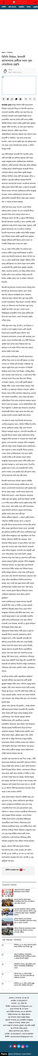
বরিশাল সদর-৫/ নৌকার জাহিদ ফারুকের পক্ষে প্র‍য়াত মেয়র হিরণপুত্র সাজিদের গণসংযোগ (24, 976)
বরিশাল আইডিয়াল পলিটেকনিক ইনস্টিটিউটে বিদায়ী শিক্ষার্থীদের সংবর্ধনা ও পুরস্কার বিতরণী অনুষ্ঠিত (25, 956)
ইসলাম (29, 7)
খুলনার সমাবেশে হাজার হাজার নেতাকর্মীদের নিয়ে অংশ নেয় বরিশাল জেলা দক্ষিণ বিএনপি (24, 901)
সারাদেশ (10, 52)
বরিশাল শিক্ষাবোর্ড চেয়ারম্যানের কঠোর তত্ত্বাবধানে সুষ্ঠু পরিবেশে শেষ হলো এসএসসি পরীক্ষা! (25, 930)
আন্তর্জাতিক (21, 7)
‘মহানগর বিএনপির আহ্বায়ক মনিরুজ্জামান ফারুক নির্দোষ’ (22, 891)
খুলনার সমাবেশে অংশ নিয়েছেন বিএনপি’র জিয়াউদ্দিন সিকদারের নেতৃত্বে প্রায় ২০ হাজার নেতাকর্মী (25, 921)
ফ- (30, 99)
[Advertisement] (19, 29)
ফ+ (26, 99)
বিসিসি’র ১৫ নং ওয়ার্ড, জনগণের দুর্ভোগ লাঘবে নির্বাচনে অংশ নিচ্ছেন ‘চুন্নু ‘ (25, 946)
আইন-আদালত (12, 7)
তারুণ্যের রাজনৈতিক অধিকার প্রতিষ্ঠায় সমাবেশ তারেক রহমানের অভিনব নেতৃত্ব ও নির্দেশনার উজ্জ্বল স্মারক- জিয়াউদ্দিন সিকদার (25, 912)
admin (10, 70)
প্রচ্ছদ (3, 52)
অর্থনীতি (4, 7)
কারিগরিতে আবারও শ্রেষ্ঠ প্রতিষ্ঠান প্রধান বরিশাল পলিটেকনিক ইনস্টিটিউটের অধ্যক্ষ (25, 966)
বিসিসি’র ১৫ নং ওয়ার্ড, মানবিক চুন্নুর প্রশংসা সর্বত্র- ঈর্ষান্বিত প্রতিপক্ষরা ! (24, 984)
